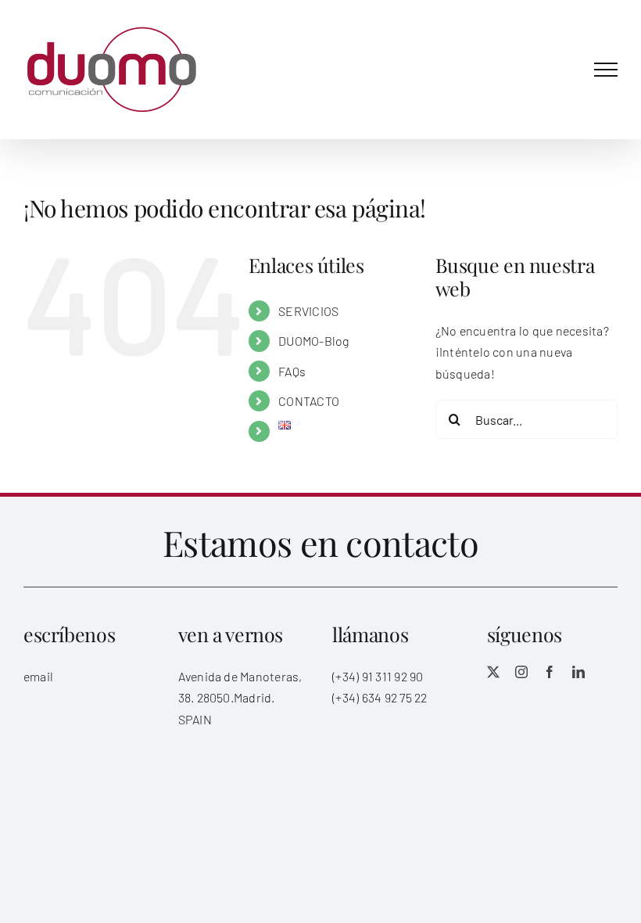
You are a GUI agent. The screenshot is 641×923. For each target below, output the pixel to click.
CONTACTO (308, 400)
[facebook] (549, 672)
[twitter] (493, 672)
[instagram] (521, 672)
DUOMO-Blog (313, 340)
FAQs (292, 371)
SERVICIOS (308, 310)
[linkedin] (578, 672)
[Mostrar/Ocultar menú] (606, 70)
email (38, 676)
